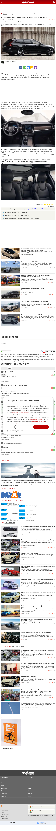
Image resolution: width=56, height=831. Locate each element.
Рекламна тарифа (5, 814)
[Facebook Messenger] (28, 67)
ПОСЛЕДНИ (4, 368)
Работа (2, 812)
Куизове (30, 801)
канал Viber (41, 209)
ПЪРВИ (9, 368)
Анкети (29, 799)
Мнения (30, 780)
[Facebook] (20, 67)
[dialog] (28, 415)
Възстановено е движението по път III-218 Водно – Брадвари (31, 514)
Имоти (2, 785)
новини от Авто (10, 523)
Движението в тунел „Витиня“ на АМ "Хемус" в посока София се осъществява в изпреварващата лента (13, 510)
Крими (29, 788)
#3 (8, 395)
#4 (10, 379)
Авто (5, 14)
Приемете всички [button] (41, 427)
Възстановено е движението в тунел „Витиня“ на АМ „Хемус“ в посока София (31, 506)
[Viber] (35, 67)
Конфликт (3, 796)
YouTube (34, 209)
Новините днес (5, 777)
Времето (3, 799)
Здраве (29, 796)
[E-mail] (31, 67)
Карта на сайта (4, 810)
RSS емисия (5, 806)
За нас (2, 808)
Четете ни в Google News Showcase (40, 806)
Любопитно (4, 793)
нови (22, 646)
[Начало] (28, 2)
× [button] (50, 398)
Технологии (4, 788)
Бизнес (29, 782)
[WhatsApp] (24, 67)
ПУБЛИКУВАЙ (50, 351)
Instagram (28, 209)
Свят (2, 780)
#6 (11, 379)
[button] (15, 431)
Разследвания (4, 782)
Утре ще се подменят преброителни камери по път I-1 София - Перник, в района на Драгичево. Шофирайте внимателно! (13, 505)
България (30, 777)
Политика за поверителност (14, 423)
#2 (8, 379)
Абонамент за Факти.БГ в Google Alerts (17, 215)
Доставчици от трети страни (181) (21, 412)
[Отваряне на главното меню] (1, 2)
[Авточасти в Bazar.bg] (11, 494)
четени (7, 646)
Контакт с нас (4, 816)
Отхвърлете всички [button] (23, 427)
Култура (30, 793)
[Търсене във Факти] (54, 2)
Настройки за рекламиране (36, 419)
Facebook (21, 209)
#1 (7, 391)
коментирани (15, 646)
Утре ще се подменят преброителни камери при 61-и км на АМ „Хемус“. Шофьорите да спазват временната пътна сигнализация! (12, 520)
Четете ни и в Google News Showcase (16, 212)
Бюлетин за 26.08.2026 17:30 (12, 513)
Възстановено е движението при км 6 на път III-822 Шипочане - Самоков (31, 511)
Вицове (3, 801)
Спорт (2, 791)
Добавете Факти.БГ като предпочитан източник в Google (22, 218)
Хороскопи (30, 791)
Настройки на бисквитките (38, 421)
